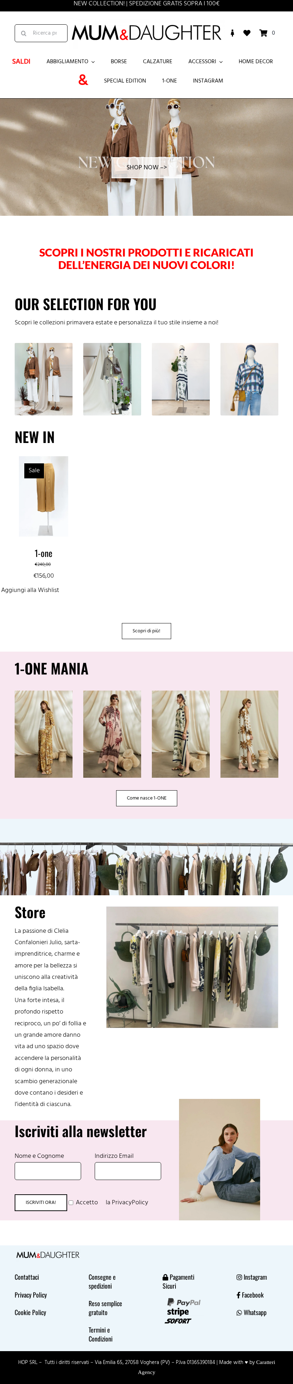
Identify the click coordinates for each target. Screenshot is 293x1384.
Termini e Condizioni (101, 1334)
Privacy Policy (31, 1294)
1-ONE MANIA (52, 668)
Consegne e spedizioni (102, 1281)
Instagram (255, 1276)
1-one (44, 552)
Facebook (253, 1294)
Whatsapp (255, 1312)
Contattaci (27, 1276)
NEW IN (35, 436)
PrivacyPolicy (130, 1203)
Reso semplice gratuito (105, 1307)
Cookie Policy (30, 1312)
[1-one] (43, 462)
